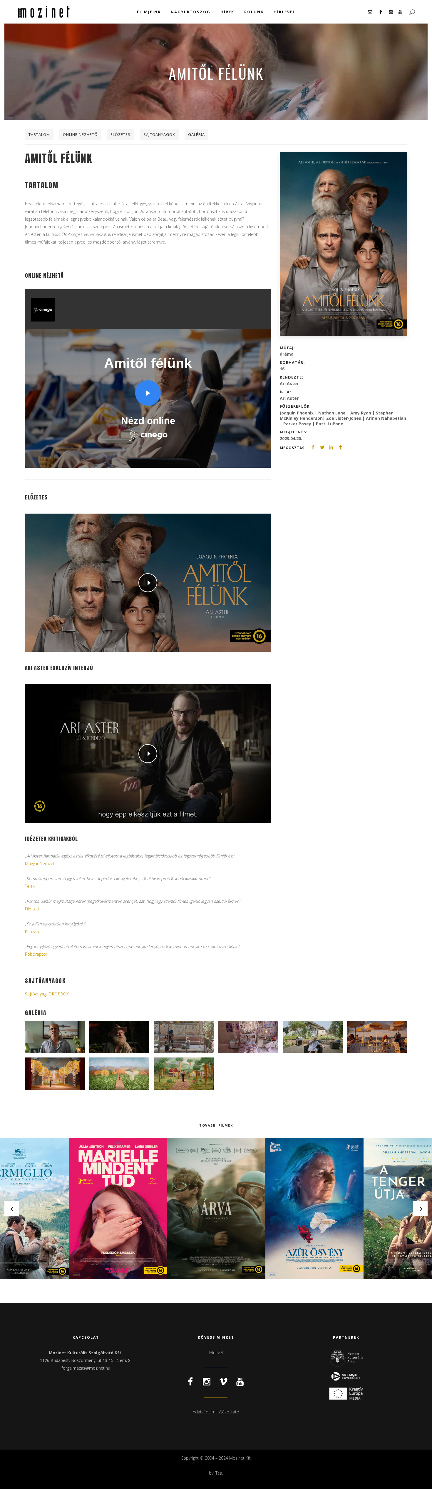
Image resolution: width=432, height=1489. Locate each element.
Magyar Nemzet (40, 863)
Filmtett (32, 909)
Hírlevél (216, 1352)
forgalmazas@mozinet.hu (85, 1368)
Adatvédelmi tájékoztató (216, 1412)
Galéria (196, 134)
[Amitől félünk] (343, 244)
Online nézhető (80, 134)
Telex (30, 886)
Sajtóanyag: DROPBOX (47, 994)
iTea (218, 1473)
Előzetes (120, 134)
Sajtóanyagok (159, 134)
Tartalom (39, 134)
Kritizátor (33, 931)
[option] (118, 1208)
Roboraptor (36, 954)
